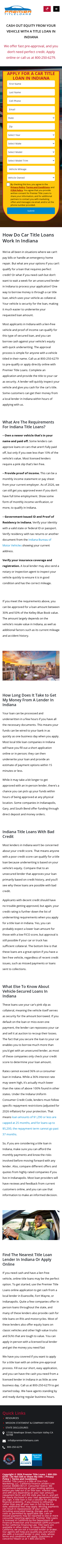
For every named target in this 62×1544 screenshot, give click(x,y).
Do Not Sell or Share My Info (26, 1476)
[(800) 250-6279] (47, 9)
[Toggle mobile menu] (56, 9)
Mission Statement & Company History (30, 1422)
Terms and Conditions (38, 187)
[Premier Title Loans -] (19, 10)
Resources (12, 1418)
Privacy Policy (18, 187)
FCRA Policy (17, 190)
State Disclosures (17, 1427)
